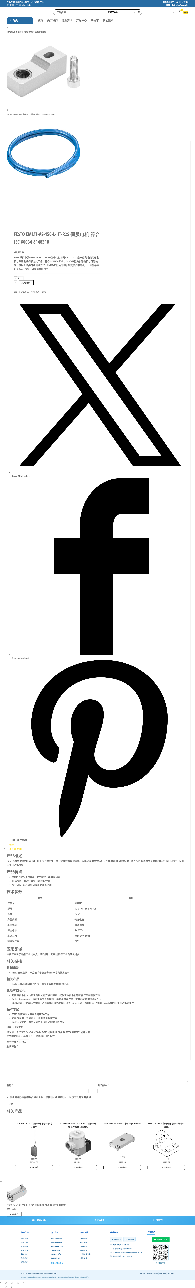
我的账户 (108, 20)
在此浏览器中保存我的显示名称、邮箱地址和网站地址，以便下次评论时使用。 (51, 1097)
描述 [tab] (11, 844)
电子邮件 (103, 1085)
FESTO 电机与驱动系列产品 (25, 983)
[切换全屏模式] (9, 1283)
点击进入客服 (162, 1239)
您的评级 (12, 1041)
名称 (10, 1085)
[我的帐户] (174, 11)
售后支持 (83, 1246)
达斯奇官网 (18, 1018)
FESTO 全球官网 (19, 972)
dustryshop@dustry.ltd (122, 1249)
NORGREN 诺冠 (57, 1246)
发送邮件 (130, 1239)
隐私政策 (162, 1274)
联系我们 (24, 1262)
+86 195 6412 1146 (121, 1245)
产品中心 (81, 20)
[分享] (15, 1283)
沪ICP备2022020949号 (149, 1274)
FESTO (33, 292)
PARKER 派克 (56, 1254)
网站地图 (171, 1274)
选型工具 (24, 1250)
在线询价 (83, 1238)
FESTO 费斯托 (56, 1242)
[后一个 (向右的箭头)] (9, 1287)
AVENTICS (55, 1258)
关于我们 (52, 20)
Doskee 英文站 (19, 1021)
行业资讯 (67, 20)
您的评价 (12, 1046)
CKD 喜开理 (55, 1250)
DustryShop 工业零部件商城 (26, 1002)
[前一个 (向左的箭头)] (3, 1287)
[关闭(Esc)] (21, 1283)
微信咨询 (117, 1239)
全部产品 (24, 1242)
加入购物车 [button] (34, 1167)
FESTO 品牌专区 (19, 1014)
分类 (15, 20)
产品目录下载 (85, 1254)
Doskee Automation (21, 999)
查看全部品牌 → (57, 1263)
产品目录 (24, 1246)
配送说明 (83, 1250)
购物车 (95, 20)
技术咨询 (83, 1242)
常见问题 (83, 1258)
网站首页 (24, 1238)
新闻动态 (24, 1254)
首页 (40, 20)
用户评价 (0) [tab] (15, 848)
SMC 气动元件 (56, 1238)
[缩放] (3, 1283)
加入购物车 (26, 282)
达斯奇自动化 (19, 995)
